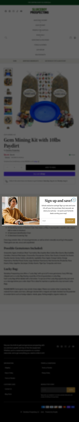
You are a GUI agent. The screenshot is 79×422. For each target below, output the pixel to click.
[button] (74, 200)
